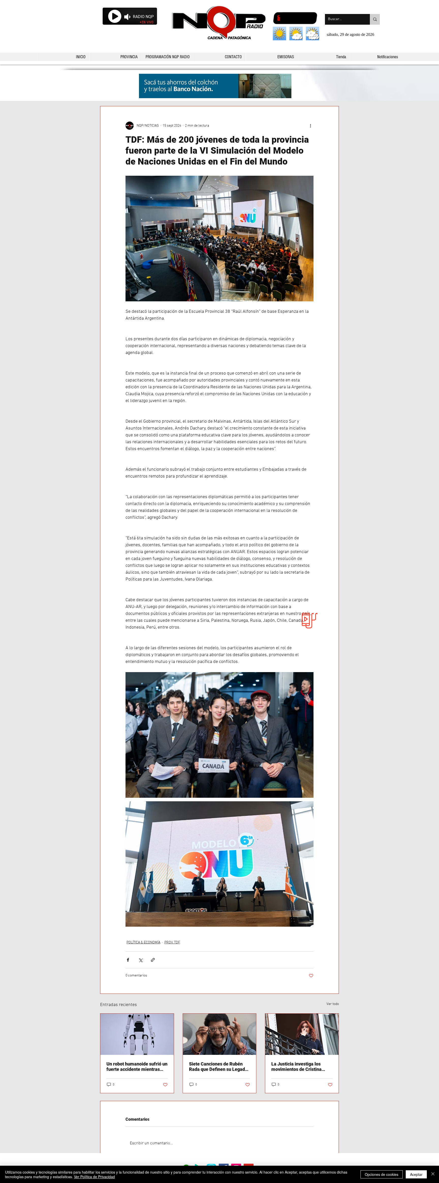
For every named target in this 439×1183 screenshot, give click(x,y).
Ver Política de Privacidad (94, 1176)
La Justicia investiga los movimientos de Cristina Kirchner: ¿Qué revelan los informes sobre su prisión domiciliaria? (298, 1066)
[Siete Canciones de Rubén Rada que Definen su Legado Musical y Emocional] (219, 1034)
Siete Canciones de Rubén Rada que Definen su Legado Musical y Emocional (218, 1066)
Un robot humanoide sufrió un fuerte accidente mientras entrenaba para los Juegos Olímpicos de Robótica (136, 1066)
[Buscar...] (375, 19)
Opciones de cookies (381, 1174)
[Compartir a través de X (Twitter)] (140, 959)
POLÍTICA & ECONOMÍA (143, 942)
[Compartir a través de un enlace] (152, 959)
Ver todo (332, 1004)
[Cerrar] (433, 1174)
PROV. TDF (172, 942)
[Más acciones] (310, 126)
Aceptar (416, 1174)
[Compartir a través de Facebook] (128, 959)
